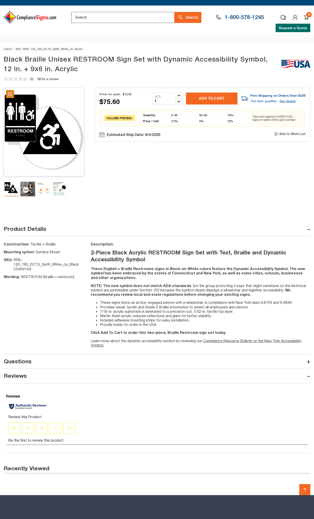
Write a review (48, 79)
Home (7, 49)
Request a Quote (293, 28)
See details (288, 101)
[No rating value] (17, 79)
